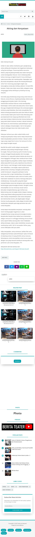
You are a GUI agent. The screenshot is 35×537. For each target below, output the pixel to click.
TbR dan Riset (15, 470)
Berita (12, 486)
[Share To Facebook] (6, 266)
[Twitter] (25, 16)
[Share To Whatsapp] (21, 266)
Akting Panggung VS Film (25, 340)
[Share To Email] (16, 266)
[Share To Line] (26, 267)
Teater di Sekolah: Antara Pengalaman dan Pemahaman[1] (22, 440)
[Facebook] (21, 16)
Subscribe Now (17, 510)
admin (10, 279)
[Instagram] (29, 16)
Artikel (4, 257)
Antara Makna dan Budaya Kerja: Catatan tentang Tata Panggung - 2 (21, 463)
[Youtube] (33, 16)
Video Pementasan (23, 486)
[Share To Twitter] (11, 266)
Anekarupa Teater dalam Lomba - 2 (21, 455)
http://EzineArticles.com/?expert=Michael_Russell (15, 249)
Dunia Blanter (20, 525)
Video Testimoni (7, 489)
